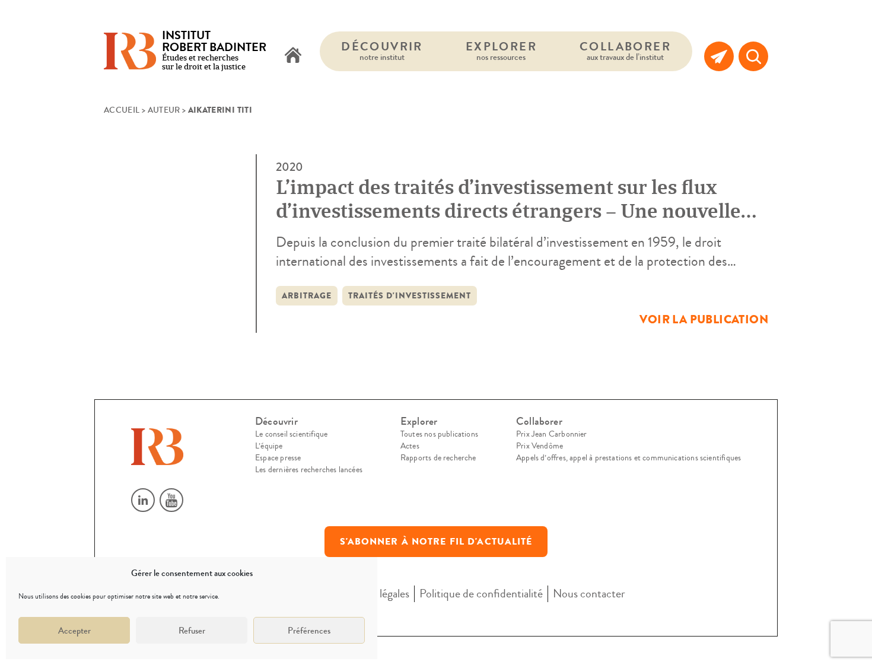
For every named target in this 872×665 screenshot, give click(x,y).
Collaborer (625, 50)
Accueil (121, 110)
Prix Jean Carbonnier (551, 434)
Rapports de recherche (438, 458)
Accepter (74, 630)
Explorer (501, 50)
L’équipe (268, 446)
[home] (293, 56)
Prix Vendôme (539, 446)
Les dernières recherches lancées (308, 470)
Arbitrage (307, 295)
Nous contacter (589, 593)
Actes (409, 446)
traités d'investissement (410, 295)
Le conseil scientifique (291, 434)
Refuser (192, 630)
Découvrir (382, 50)
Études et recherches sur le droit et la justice (214, 51)
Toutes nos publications (439, 434)
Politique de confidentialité (481, 593)
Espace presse (278, 458)
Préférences (309, 630)
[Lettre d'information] (719, 56)
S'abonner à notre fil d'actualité (436, 541)
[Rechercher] (753, 56)
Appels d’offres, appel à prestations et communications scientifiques (628, 458)
